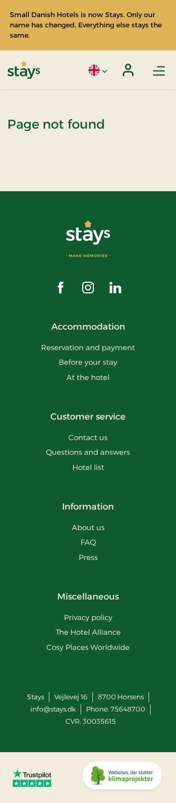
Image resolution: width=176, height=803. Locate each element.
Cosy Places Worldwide (88, 647)
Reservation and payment (88, 347)
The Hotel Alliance (88, 632)
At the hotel (88, 377)
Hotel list (88, 467)
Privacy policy (88, 617)
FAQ (88, 542)
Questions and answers (88, 452)
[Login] (128, 70)
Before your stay (88, 362)
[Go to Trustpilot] (32, 777)
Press (88, 557)
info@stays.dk (53, 709)
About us (88, 527)
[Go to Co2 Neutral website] (122, 777)
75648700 (127, 709)
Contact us (88, 437)
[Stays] (23, 70)
